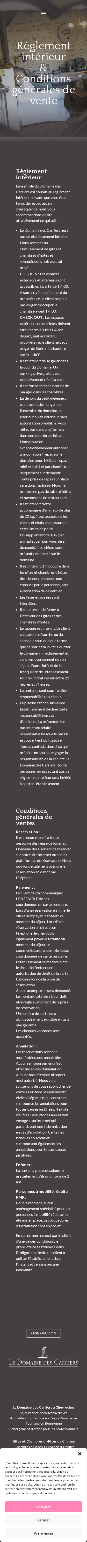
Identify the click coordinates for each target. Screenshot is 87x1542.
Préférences (43, 1533)
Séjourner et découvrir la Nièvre (43, 1413)
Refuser (43, 1520)
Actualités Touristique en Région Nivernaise (43, 1418)
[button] (79, 1453)
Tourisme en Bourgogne (43, 1423)
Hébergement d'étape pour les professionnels (43, 1429)
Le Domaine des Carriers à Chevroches (43, 1407)
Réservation (43, 1333)
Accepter (43, 1507)
